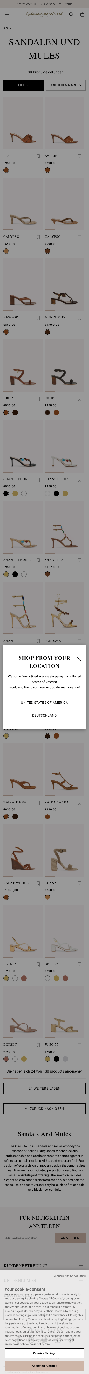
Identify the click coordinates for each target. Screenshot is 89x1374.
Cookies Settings (44, 1353)
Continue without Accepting (70, 1275)
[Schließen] (79, 659)
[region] (44, 1322)
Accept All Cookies (44, 1366)
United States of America (44, 702)
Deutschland (44, 715)
